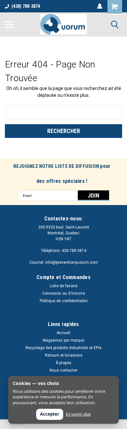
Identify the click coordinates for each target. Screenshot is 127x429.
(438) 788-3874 (25, 6)
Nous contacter (63, 370)
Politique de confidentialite (64, 301)
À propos (63, 363)
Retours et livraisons (63, 355)
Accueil (63, 333)
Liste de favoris (64, 286)
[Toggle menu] (9, 24)
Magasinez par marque (63, 340)
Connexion (51, 293)
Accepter (49, 414)
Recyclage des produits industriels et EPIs (63, 348)
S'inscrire (76, 293)
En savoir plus (78, 414)
